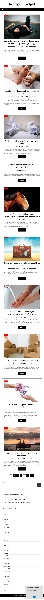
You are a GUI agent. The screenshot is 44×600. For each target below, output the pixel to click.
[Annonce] (22, 38)
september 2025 (7, 542)
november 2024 (7, 568)
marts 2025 (6, 558)
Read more (22, 58)
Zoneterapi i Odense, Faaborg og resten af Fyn (13, 494)
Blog (5, 590)
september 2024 (7, 573)
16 (27, 475)
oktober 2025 (7, 540)
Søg (4, 482)
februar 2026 (6, 529)
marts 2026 (6, 527)
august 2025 (6, 545)
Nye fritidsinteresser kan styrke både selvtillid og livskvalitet (15, 499)
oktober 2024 (7, 571)
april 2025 (6, 555)
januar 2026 (6, 532)
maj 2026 (6, 522)
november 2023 (7, 581)
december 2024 (7, 566)
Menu (41, 9)
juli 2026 (6, 516)
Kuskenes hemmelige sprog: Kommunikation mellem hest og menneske (17, 502)
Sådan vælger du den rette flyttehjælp (22, 360)
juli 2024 (6, 579)
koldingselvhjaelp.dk (27, 363)
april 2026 (6, 524)
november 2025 (7, 537)
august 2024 (6, 576)
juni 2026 (6, 519)
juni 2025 (6, 550)
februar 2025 (6, 560)
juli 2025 (6, 548)
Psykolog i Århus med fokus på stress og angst (13, 497)
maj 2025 (6, 553)
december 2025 (7, 535)
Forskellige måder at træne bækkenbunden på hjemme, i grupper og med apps (18, 491)
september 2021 (7, 584)
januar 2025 (6, 563)
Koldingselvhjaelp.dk (22, 4)
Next (32, 475)
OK (34, 596)
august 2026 (6, 514)
